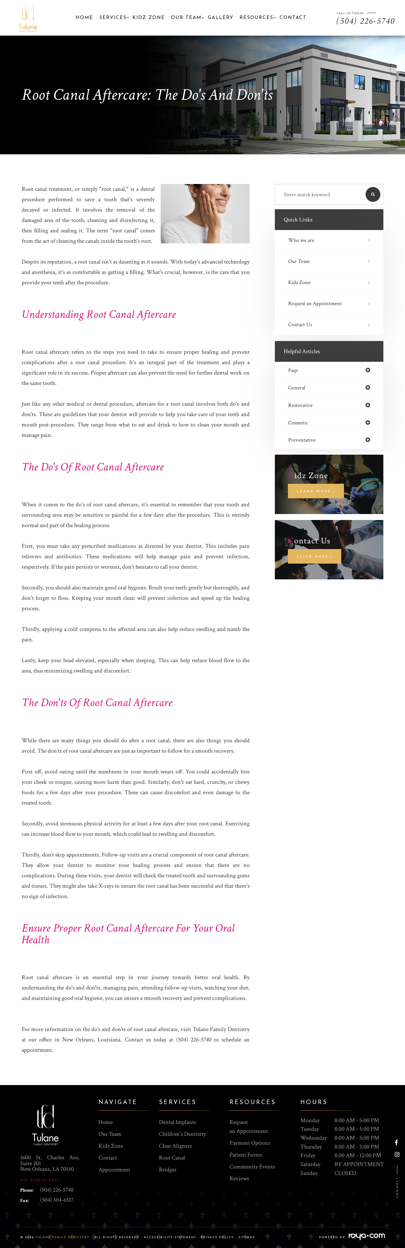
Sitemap (246, 1237)
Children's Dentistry (182, 1134)
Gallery (221, 17)
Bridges (167, 1170)
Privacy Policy (217, 1237)
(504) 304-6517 (57, 1200)
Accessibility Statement (170, 1237)
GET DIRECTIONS (39, 1180)
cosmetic (298, 423)
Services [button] (113, 17)
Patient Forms (245, 1155)
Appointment (114, 1170)
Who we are (301, 240)
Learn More (314, 491)
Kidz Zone (299, 282)
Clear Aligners (175, 1146)
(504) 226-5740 (57, 1190)
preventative (302, 440)
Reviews (239, 1178)
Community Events (252, 1167)
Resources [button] (256, 17)
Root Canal (172, 1158)
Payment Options (249, 1143)
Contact (293, 17)
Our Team (299, 261)
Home (84, 17)
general (296, 388)
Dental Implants (177, 1122)
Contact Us (300, 324)
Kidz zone (149, 17)
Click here (313, 557)
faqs (293, 370)
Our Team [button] (186, 17)
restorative (300, 405)
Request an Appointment (315, 303)
